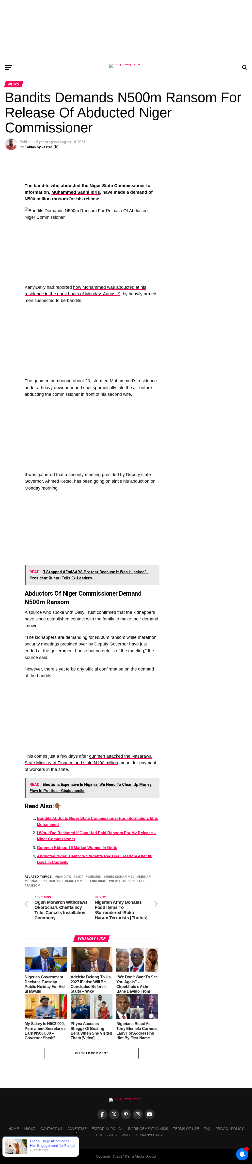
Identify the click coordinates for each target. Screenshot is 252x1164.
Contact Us (51, 1129)
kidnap (145, 876)
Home (13, 1129)
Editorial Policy (107, 1129)
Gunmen (94, 876)
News (115, 881)
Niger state (134, 881)
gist (79, 876)
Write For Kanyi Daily (142, 1135)
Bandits (64, 876)
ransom (33, 885)
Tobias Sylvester (38, 147)
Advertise (77, 1129)
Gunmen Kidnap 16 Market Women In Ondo (77, 848)
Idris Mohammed (120, 876)
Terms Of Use (186, 1129)
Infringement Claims (148, 1129)
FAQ (207, 1129)
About (29, 1129)
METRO (57, 881)
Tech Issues (105, 1135)
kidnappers (37, 881)
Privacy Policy (230, 1129)
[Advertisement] (126, 30)
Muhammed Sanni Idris (75, 192)
